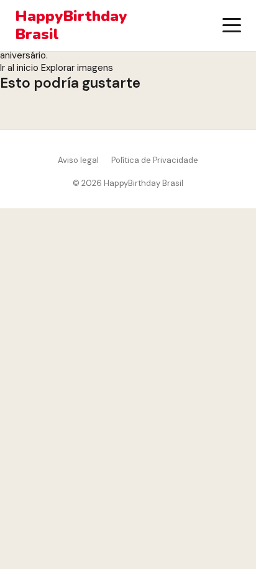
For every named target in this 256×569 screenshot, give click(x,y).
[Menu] (231, 25)
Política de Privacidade (154, 160)
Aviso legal (78, 160)
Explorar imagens (77, 68)
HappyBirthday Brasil (71, 25)
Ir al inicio (19, 68)
